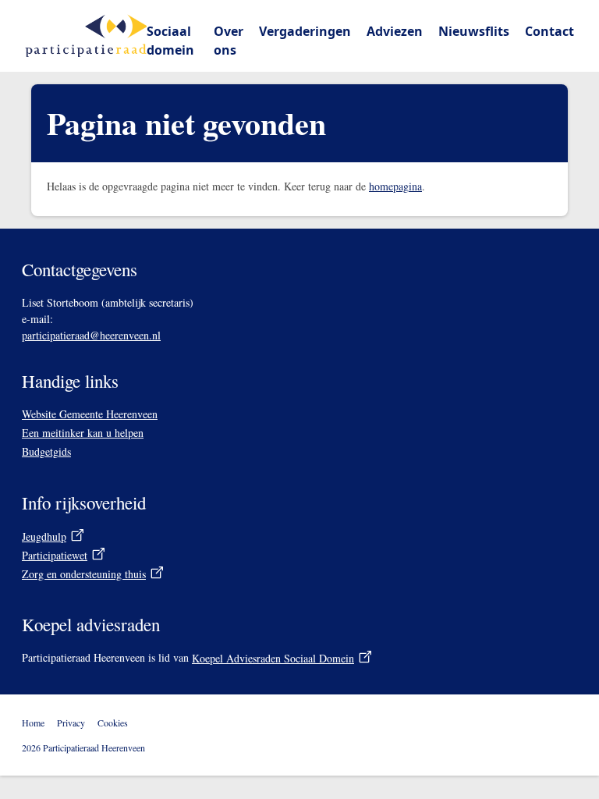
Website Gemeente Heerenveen (90, 414)
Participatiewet (54, 555)
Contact (549, 31)
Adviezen (395, 31)
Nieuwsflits (473, 31)
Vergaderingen (305, 31)
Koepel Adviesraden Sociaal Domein (282, 658)
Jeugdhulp (44, 536)
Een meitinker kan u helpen (83, 432)
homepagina (395, 186)
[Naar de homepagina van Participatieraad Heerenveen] (86, 35)
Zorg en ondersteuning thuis (84, 573)
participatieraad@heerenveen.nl (91, 335)
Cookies (112, 722)
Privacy (71, 722)
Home (33, 722)
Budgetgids (46, 451)
